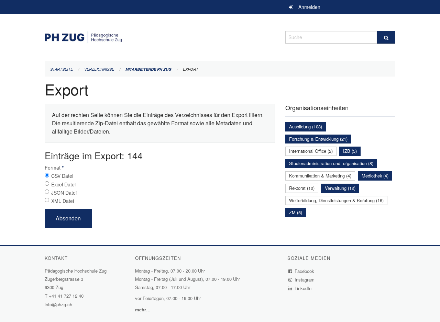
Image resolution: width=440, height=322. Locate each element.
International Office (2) (311, 151)
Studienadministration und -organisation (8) (331, 163)
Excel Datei (63, 184)
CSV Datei (62, 175)
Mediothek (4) (375, 175)
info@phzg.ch (58, 304)
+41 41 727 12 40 (66, 295)
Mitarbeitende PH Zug (148, 69)
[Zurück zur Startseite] (160, 36)
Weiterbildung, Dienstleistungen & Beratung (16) (336, 200)
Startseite (61, 69)
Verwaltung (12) (340, 188)
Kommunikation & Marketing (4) (320, 175)
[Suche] (386, 37)
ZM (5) (295, 212)
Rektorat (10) (302, 188)
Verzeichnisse (99, 69)
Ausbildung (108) (305, 126)
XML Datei (62, 200)
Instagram (304, 279)
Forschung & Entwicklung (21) (318, 139)
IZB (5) (350, 151)
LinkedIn (303, 288)
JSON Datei (64, 192)
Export (190, 69)
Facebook (304, 271)
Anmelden (309, 6)
